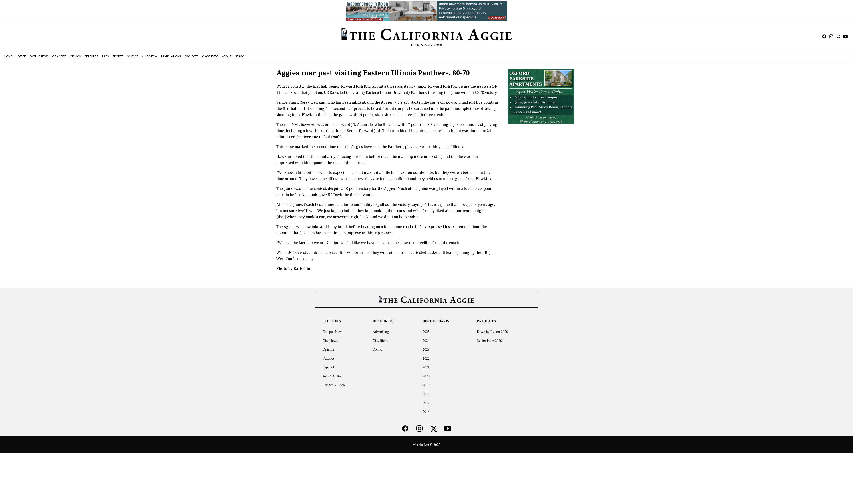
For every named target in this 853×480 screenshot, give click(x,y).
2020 (426, 376)
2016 (426, 411)
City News (330, 340)
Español (328, 367)
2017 (426, 402)
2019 (426, 384)
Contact (378, 349)
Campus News (333, 331)
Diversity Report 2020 (492, 331)
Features (328, 358)
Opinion (328, 349)
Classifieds (380, 340)
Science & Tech (334, 384)
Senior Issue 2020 (489, 340)
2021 (426, 367)
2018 (426, 393)
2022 (426, 358)
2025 (426, 331)
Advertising (381, 331)
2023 (426, 349)
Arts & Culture (333, 376)
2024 (426, 340)
